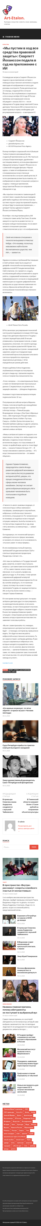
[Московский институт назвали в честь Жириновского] (9, 1057)
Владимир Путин (29, 1118)
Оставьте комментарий (10, 72)
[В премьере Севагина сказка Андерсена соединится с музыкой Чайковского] (9, 935)
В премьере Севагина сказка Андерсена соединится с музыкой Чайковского (26, 931)
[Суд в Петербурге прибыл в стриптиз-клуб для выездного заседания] (20, 743)
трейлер (32, 1146)
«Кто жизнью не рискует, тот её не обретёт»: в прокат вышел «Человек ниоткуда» (18, 710)
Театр (5, 882)
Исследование (27, 1121)
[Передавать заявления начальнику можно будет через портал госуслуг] (9, 1069)
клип (18, 1133)
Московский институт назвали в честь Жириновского (26, 1051)
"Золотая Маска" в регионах (13, 1109)
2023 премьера (9, 1112)
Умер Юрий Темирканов (27, 956)
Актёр (11, 670)
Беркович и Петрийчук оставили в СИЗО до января (26, 918)
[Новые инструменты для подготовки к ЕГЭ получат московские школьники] (9, 1092)
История (6, 1124)
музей (31, 1133)
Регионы (7, 1130)
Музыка (6, 1127)
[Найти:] (20, 847)
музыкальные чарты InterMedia (15, 1136)
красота (24, 1133)
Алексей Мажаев (9, 1115)
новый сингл (20, 1139)
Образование (7, 1004)
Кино (14, 672)
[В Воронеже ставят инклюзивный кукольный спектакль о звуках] (9, 949)
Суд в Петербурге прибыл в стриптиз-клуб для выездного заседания (19, 746)
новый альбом (9, 1139)
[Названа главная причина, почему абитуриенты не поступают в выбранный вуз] (20, 1002)
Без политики (25, 670)
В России (18, 1118)
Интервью (7, 1121)
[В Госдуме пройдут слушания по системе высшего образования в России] (9, 1042)
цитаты (13, 1149)
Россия (14, 1130)
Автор (27, 1112)
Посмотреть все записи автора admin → (26, 828)
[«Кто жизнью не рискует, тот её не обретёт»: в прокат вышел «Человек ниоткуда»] (20, 706)
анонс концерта (9, 1133)
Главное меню (12, 37)
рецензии (29, 1143)
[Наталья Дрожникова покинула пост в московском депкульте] (9, 975)
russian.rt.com (8, 663)
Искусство (7, 672)
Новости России (16, 1127)
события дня (17, 1146)
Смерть (21, 1130)
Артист (16, 670)
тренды (6, 1149)
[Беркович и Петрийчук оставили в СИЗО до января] (9, 923)
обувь (29, 1139)
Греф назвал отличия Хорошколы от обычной (27, 1074)
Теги (27, 1130)
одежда (6, 1143)
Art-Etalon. (14, 18)
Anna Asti (19, 1112)
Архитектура (28, 1115)
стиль (26, 1146)
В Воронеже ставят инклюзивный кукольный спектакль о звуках (26, 945)
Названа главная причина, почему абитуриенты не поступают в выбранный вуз (20, 1009)
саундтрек (7, 1146)
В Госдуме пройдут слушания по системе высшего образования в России (26, 1038)
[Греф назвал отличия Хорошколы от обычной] (9, 1081)
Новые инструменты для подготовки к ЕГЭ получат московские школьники (27, 1088)
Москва (33, 1124)
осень (13, 1143)
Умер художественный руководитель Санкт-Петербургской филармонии (19, 781)
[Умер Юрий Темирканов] (9, 964)
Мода (27, 1124)
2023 (26, 1109)
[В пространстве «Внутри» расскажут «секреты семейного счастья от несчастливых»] (20, 880)
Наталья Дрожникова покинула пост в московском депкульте (27, 970)
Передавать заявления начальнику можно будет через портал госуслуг (27, 1063)
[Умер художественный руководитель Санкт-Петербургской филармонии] (20, 778)
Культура (6, 44)
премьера (20, 1143)
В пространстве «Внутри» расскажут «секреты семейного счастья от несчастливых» (20, 888)
